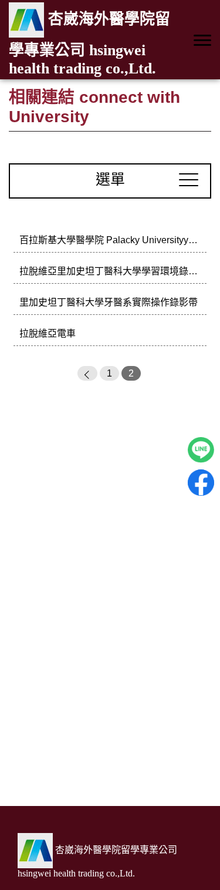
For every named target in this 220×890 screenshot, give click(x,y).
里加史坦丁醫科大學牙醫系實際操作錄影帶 (108, 302)
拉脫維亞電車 (47, 333)
